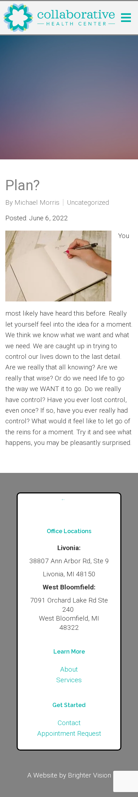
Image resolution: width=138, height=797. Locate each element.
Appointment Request (69, 733)
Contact (69, 723)
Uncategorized (88, 202)
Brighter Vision (89, 775)
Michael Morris (37, 202)
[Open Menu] (126, 17)
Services (69, 680)
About (69, 669)
